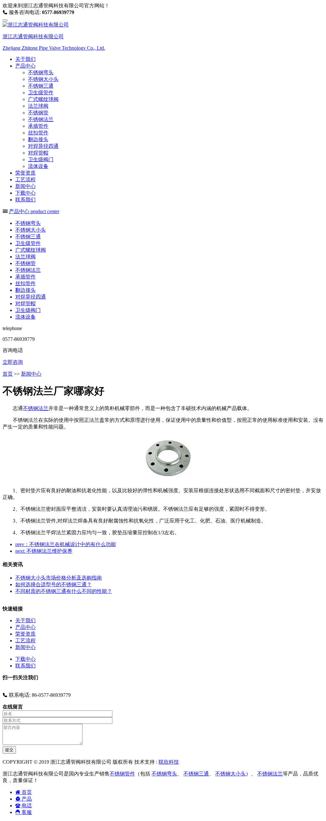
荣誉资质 (25, 173)
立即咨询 (13, 362)
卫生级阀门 (40, 159)
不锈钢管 (38, 112)
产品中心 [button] (25, 65)
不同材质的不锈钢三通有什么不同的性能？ (63, 591)
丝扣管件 (38, 132)
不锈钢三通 (40, 86)
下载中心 (25, 193)
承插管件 (38, 126)
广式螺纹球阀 (43, 99)
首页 (8, 374)
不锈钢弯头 (40, 72)
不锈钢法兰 (40, 119)
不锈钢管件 (122, 773)
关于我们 (25, 59)
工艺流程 (25, 179)
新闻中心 (25, 186)
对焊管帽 (38, 152)
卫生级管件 (40, 92)
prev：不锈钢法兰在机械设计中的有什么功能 (65, 544)
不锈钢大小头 (43, 79)
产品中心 (25, 627)
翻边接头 (38, 139)
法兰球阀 (38, 106)
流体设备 (38, 166)
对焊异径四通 (43, 146)
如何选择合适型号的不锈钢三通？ (53, 584)
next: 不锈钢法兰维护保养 (43, 551)
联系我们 (25, 199)
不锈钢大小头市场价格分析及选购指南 (58, 577)
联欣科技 (169, 762)
